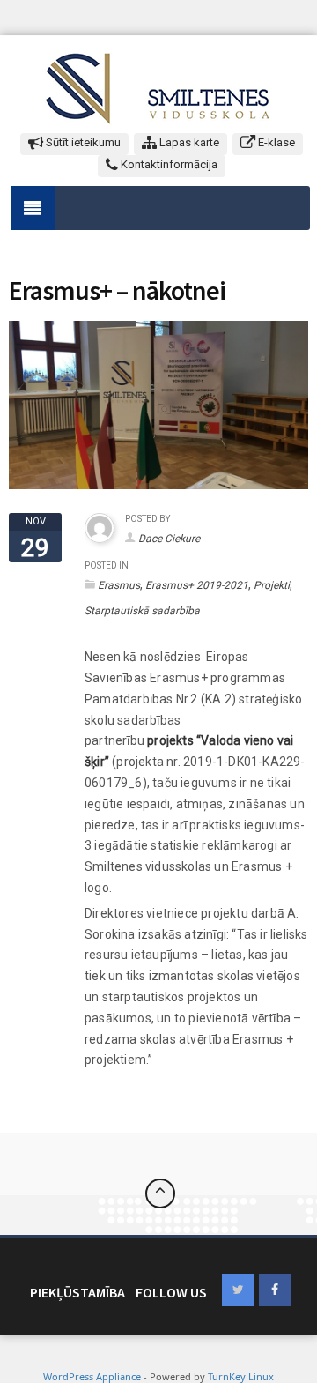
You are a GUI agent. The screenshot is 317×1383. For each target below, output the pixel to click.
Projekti (272, 585)
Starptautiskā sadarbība (142, 611)
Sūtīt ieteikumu (82, 142)
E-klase (275, 142)
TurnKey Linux (241, 1376)
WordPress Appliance (92, 1376)
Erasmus (119, 585)
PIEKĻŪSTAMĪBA (77, 1292)
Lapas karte (188, 142)
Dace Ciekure (169, 538)
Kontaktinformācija (167, 164)
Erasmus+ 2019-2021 (196, 585)
